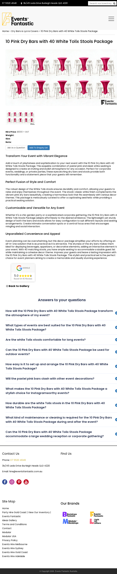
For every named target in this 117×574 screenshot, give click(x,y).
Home (5, 31)
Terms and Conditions (14, 524)
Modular (6, 532)
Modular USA (9, 536)
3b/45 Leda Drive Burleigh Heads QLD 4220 (45, 3)
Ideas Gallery (9, 520)
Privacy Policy (10, 540)
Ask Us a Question (16, 147)
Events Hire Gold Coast (15, 552)
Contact (7, 528)
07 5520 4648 (9, 3)
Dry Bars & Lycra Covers (24, 31)
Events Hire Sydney (12, 548)
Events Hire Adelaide (13, 556)
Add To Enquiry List (38, 147)
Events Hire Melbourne (14, 544)
